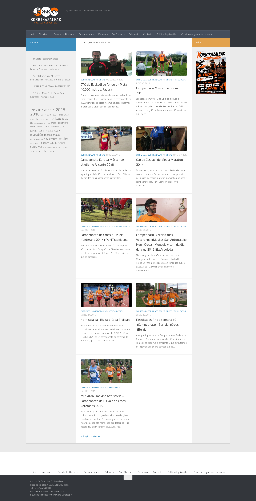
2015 (60, 109)
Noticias (43, 34)
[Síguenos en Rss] (70, 47)
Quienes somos (86, 34)
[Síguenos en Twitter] (55, 47)
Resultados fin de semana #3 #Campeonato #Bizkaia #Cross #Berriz (157, 324)
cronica (47, 123)
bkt (31, 123)
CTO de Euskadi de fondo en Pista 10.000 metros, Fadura (104, 87)
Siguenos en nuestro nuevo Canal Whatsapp (51, 494)
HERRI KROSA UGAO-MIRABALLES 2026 (51, 86)
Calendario (134, 34)
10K (32, 110)
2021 (55, 114)
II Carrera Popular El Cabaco (45, 58)
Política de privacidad (167, 34)
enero (39, 126)
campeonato (38, 123)
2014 (51, 110)
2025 (66, 114)
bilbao (56, 118)
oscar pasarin (35, 143)
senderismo (52, 146)
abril (37, 119)
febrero (46, 126)
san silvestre (38, 146)
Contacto (147, 34)
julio (62, 126)
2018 (49, 114)
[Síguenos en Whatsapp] (51, 47)
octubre (63, 138)
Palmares (103, 34)
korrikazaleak (49, 130)
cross (53, 123)
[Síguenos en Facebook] (60, 47)
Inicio (32, 34)
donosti (32, 126)
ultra (52, 151)
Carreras (141, 79)
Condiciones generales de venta (196, 34)
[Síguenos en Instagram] (46, 47)
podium (45, 143)
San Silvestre (118, 34)
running (61, 143)
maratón (36, 134)
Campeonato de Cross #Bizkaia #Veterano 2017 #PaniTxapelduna (104, 237)
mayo (56, 135)
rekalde (53, 142)
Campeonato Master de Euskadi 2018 (158, 90)
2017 (43, 114)
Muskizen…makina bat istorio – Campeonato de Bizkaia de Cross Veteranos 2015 (103, 400)
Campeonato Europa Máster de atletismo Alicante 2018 (102, 162)
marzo (48, 135)
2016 (35, 114)
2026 (32, 119)
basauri (48, 119)
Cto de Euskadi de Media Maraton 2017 (159, 162)
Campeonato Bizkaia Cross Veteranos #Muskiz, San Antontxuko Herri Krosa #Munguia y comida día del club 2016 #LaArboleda (161, 242)
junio (33, 131)
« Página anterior (91, 436)
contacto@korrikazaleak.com (50, 491)
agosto (42, 119)
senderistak (63, 146)
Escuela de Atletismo (64, 34)
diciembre (62, 123)
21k (38, 110)
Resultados (180, 79)
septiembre (35, 151)
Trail (121, 311)
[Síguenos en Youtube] (65, 47)
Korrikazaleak (88, 79)
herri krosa (55, 126)
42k (44, 110)
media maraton (36, 139)
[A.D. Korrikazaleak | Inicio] (45, 15)
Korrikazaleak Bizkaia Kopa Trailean (105, 319)
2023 (61, 114)
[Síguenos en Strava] (41, 47)
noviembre (50, 139)
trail (45, 150)
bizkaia (65, 119)
